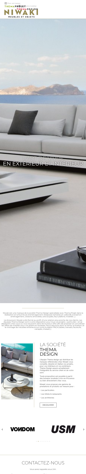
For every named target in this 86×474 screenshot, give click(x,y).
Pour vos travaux (13, 3)
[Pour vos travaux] (6, 3)
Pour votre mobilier (29, 6)
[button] (2, 429)
